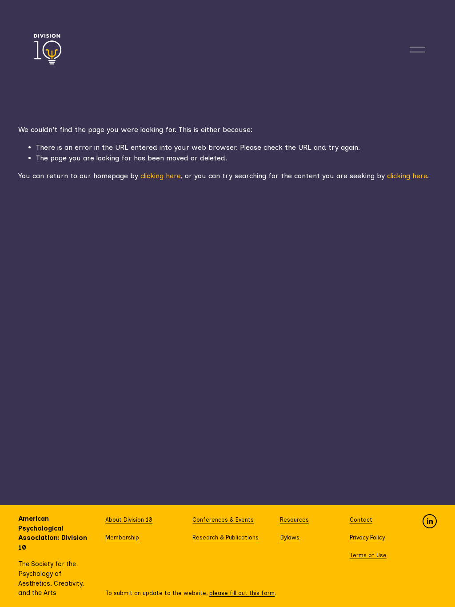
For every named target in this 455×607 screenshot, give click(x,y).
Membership (122, 537)
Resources (294, 519)
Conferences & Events (223, 519)
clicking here (160, 176)
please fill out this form (242, 593)
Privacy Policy (367, 537)
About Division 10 (128, 519)
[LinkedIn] (430, 521)
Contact (361, 519)
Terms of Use (368, 555)
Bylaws (289, 537)
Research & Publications (225, 537)
